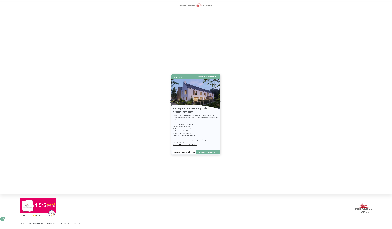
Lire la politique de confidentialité (185, 145)
